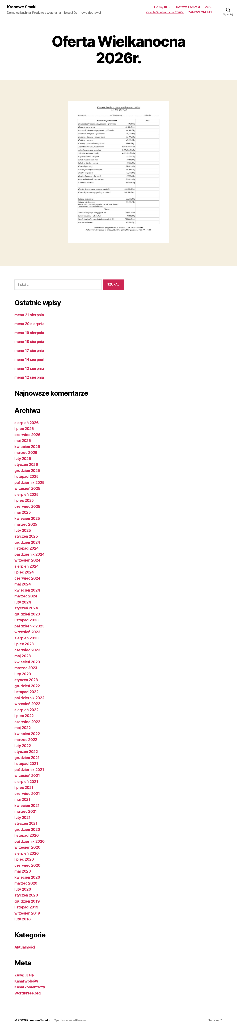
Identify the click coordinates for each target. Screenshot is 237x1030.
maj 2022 (22, 728)
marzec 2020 (25, 883)
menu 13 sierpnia (29, 368)
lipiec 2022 (24, 716)
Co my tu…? (162, 7)
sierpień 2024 (26, 566)
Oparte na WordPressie (70, 1020)
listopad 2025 (26, 476)
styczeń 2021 (25, 823)
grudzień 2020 (27, 829)
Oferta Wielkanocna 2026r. (165, 12)
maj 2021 (22, 799)
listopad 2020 (26, 835)
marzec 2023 (25, 668)
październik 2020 (29, 841)
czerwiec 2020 (27, 865)
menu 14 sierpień (29, 359)
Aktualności (24, 947)
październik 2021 (29, 770)
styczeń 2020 (26, 895)
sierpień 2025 (26, 494)
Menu (208, 7)
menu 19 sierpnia (29, 333)
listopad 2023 (26, 620)
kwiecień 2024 (27, 590)
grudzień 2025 (27, 470)
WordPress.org (27, 993)
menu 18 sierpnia (29, 341)
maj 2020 (22, 871)
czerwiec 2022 (27, 722)
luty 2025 (22, 530)
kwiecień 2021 (27, 805)
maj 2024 (22, 584)
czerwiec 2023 (27, 650)
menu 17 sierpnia (29, 350)
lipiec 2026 (24, 428)
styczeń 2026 (26, 464)
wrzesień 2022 (27, 704)
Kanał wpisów (26, 981)
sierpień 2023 (26, 638)
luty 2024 (22, 602)
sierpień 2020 (26, 853)
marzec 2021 (25, 811)
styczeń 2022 (26, 751)
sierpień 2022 (26, 710)
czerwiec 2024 (27, 578)
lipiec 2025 (24, 500)
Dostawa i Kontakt (187, 7)
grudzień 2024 (27, 542)
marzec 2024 (25, 596)
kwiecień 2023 (27, 662)
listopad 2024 (26, 548)
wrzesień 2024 (27, 560)
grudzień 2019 (27, 901)
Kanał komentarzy (29, 987)
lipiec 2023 (24, 644)
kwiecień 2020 (27, 877)
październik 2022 (29, 698)
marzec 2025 (25, 524)
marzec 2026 (25, 452)
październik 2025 (29, 482)
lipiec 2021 (23, 787)
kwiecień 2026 (27, 447)
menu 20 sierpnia (29, 324)
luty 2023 (22, 674)
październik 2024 (29, 554)
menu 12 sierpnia (29, 377)
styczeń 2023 (26, 680)
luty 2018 (22, 919)
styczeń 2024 (26, 608)
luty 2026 (22, 458)
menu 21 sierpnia (29, 315)
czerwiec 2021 (27, 793)
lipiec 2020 (24, 859)
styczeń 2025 (26, 536)
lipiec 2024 (24, 572)
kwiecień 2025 (27, 518)
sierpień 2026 (26, 423)
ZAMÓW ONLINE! (200, 12)
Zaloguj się (24, 975)
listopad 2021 (26, 763)
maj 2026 (22, 440)
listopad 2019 (26, 907)
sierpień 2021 (26, 781)
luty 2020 (22, 889)
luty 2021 (22, 817)
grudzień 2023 (27, 614)
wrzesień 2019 (27, 913)
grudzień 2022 (27, 686)
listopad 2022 (26, 692)
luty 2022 (22, 746)
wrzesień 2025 (27, 488)
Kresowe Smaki (21, 7)
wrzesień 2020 (27, 847)
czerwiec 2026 (27, 435)
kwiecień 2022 (27, 734)
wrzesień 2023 (27, 632)
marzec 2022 (25, 740)
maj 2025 (22, 512)
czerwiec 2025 (27, 506)
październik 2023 (29, 626)
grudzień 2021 (27, 758)
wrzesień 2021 (27, 775)
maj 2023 (22, 656)
